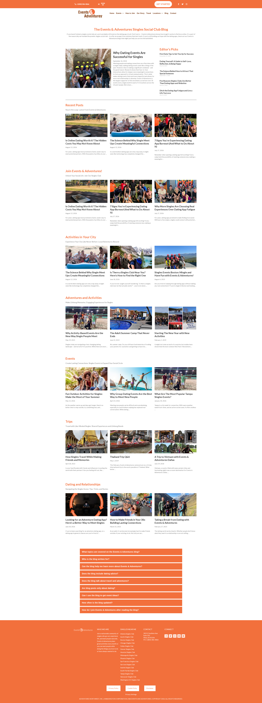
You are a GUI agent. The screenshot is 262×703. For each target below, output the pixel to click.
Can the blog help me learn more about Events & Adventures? (112, 566)
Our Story (140, 13)
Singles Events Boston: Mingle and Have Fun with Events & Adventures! (174, 274)
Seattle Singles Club (127, 668)
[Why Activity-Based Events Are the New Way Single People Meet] (86, 318)
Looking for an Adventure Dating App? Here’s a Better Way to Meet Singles (86, 521)
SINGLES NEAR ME (128, 629)
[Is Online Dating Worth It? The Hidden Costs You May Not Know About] (86, 125)
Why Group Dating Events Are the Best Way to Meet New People (131, 395)
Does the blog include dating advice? (100, 573)
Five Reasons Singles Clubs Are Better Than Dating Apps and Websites (175, 82)
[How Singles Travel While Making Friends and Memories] (86, 441)
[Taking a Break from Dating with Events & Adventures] (175, 504)
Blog (166, 13)
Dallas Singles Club (126, 646)
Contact (173, 13)
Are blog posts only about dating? (98, 588)
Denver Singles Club (127, 649)
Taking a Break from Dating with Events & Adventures (172, 521)
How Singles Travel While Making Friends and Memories (83, 458)
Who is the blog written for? (95, 559)
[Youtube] (183, 636)
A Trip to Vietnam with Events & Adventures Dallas (172, 458)
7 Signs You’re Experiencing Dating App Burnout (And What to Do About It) (174, 143)
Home (112, 13)
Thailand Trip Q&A (120, 456)
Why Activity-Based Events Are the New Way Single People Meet (84, 335)
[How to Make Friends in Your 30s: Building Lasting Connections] (131, 504)
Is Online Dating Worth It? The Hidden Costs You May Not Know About (86, 142)
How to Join (130, 13)
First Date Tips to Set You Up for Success (177, 54)
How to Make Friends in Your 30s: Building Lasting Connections (127, 521)
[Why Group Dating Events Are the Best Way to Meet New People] (131, 378)
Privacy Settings (131, 694)
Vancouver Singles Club (128, 677)
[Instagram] (186, 4)
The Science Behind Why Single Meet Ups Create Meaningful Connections (130, 142)
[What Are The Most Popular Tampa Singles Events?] (175, 378)
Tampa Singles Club (126, 674)
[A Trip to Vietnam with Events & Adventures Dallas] (175, 441)
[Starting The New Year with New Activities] (175, 318)
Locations (156, 13)
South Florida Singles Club (129, 671)
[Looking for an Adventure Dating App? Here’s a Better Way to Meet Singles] (86, 504)
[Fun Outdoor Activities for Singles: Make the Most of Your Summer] (86, 378)
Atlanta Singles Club (127, 634)
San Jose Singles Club (127, 664)
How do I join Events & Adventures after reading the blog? (110, 610)
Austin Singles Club (126, 637)
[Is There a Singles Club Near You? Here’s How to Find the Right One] (131, 257)
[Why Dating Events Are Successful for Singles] (88, 68)
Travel (148, 13)
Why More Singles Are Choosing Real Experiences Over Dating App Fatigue (175, 208)
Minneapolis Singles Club (128, 655)
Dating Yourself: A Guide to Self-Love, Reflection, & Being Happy (175, 62)
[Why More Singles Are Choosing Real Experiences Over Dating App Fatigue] (175, 191)
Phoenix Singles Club (127, 658)
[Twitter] (182, 4)
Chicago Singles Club (127, 643)
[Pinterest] (179, 636)
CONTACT (147, 629)
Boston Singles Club (127, 640)
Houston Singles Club (127, 652)
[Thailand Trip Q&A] (131, 441)
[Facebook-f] (178, 4)
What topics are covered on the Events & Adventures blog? (110, 552)
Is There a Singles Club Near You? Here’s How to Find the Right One (128, 274)
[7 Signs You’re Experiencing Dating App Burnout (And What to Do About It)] (175, 125)
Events (118, 13)
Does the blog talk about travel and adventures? (105, 581)
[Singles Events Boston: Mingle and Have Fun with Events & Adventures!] (175, 257)
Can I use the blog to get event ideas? (100, 595)
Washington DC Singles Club (130, 680)
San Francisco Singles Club (129, 661)
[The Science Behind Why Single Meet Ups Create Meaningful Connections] (131, 125)
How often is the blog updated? (97, 603)
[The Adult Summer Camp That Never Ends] (131, 318)
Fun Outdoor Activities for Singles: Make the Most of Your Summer (84, 395)
